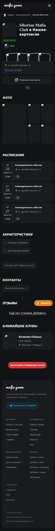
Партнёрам (35, 477)
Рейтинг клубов (37, 425)
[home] (13, 5)
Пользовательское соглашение (19, 517)
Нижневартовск (23, 15)
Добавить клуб (37, 462)
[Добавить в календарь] (17, 176)
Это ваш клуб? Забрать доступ (19, 265)
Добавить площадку (39, 467)
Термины (10, 440)
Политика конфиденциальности (19, 521)
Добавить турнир (38, 472)
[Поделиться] (27, 88)
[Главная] (4, 15)
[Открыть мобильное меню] (49, 5)
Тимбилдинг (11, 467)
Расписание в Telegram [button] (24, 405)
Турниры (34, 430)
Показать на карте (13, 70)
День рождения (13, 462)
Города (11, 15)
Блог (32, 445)
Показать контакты (29, 80)
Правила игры (12, 430)
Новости (34, 440)
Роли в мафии (12, 435)
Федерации (35, 435)
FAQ (8, 495)
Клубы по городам (14, 425)
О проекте (11, 490)
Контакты (10, 500)
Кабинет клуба (36, 457)
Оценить (45, 303)
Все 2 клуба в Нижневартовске (27, 365)
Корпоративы (12, 457)
